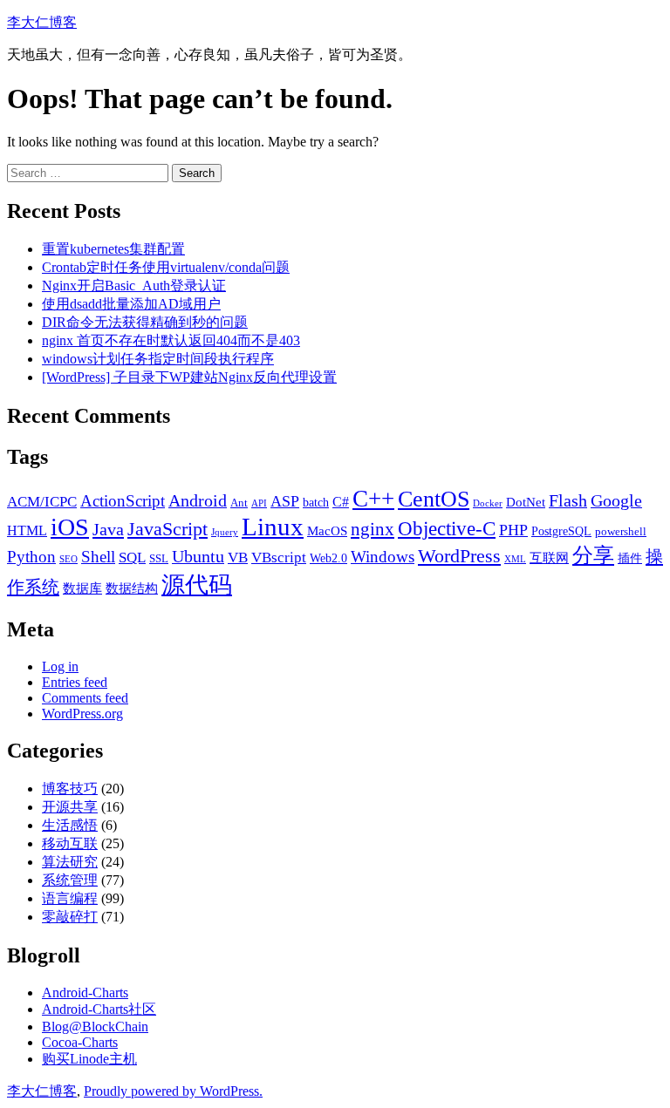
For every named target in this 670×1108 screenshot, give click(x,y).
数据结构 (132, 588)
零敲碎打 (70, 916)
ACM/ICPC (42, 501)
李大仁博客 (42, 22)
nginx (372, 529)
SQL (132, 557)
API (259, 503)
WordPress (459, 556)
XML (515, 559)
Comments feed (85, 697)
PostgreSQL (561, 531)
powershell (620, 532)
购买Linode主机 (89, 1058)
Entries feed (74, 682)
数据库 (82, 588)
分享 (593, 555)
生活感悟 (70, 825)
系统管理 (70, 880)
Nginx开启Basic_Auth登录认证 (134, 285)
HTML (27, 530)
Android (197, 500)
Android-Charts (85, 992)
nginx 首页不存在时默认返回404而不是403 (171, 340)
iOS (70, 526)
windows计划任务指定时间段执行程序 (158, 358)
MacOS (327, 530)
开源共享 (70, 806)
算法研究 (70, 861)
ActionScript (122, 501)
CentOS (433, 499)
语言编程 (70, 898)
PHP (513, 530)
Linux (273, 526)
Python (31, 556)
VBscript (278, 557)
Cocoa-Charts (80, 1042)
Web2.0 (328, 558)
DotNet (525, 501)
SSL (158, 559)
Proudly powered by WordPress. (173, 1091)
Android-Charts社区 (99, 1009)
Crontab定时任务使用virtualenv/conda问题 (166, 267)
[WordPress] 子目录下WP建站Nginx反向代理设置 (189, 377)
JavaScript (167, 529)
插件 (630, 558)
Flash (568, 500)
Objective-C (447, 529)
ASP (284, 501)
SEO (68, 559)
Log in (60, 666)
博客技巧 (70, 788)
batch (316, 502)
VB (238, 557)
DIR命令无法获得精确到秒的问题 (145, 322)
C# (340, 501)
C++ (373, 499)
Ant (239, 503)
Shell (98, 556)
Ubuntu (198, 556)
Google (616, 500)
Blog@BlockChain (95, 1026)
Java (108, 529)
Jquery (224, 532)
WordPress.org (82, 713)
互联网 (549, 557)
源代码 (196, 585)
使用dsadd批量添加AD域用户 (131, 303)
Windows (382, 556)
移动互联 (70, 843)
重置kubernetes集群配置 (113, 248)
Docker (487, 503)
